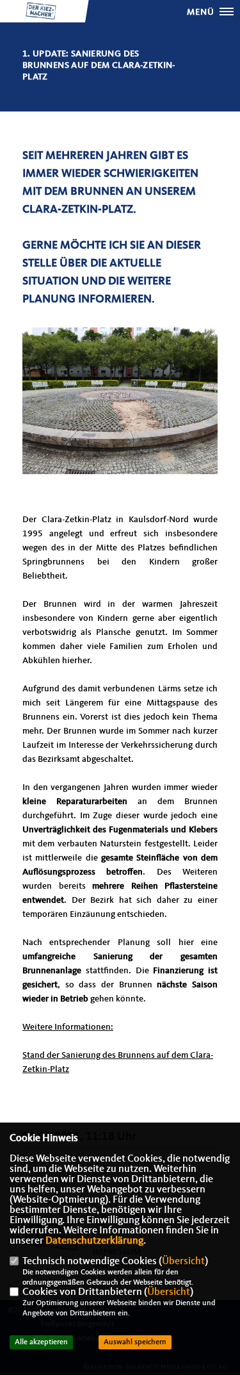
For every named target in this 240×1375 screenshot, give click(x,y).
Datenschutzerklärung (94, 1241)
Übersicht (183, 1261)
